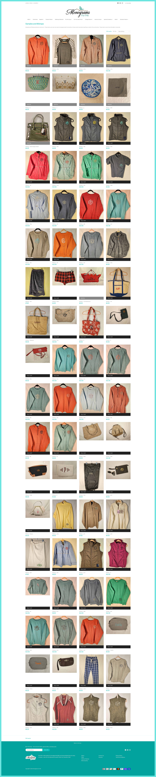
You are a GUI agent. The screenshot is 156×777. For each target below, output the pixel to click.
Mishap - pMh (28, 650)
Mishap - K (27, 107)
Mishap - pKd (109, 534)
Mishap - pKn (55, 572)
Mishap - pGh (28, 572)
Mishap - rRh (28, 417)
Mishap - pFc (55, 611)
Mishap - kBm (82, 727)
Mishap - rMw (109, 262)
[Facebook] (118, 3)
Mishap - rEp (55, 417)
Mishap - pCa (82, 572)
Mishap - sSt (55, 224)
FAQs (82, 757)
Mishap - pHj (82, 650)
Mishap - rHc (109, 301)
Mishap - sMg (109, 185)
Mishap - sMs (28, 262)
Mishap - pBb (82, 611)
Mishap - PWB (28, 495)
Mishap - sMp (28, 224)
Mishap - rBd (109, 417)
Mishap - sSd (109, 224)
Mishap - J (54, 107)
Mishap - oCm (82, 688)
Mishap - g (81, 107)
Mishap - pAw (55, 534)
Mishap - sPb (82, 185)
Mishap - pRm (82, 456)
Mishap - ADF (109, 107)
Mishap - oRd (55, 688)
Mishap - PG (28, 611)
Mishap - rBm (28, 379)
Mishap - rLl (55, 456)
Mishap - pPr (82, 534)
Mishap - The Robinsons (84, 301)
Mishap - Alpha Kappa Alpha (32, 146)
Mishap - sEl (55, 262)
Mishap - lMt (55, 727)
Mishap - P (54, 495)
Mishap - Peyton (29, 534)
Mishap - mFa (55, 69)
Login (27, 3)
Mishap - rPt (28, 69)
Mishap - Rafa (55, 301)
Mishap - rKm (82, 417)
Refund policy (84, 760)
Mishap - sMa (55, 146)
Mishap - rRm (55, 340)
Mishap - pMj (109, 495)
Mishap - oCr (109, 688)
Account (101, 757)
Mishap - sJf (28, 185)
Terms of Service (85, 759)
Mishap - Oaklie (109, 650)
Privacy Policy (119, 755)
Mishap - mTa (109, 69)
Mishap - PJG (82, 495)
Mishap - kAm (109, 727)
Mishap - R (81, 340)
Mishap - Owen (28, 688)
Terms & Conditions (120, 757)
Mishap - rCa (55, 379)
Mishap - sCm (55, 185)
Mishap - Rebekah (29, 340)
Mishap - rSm (28, 301)
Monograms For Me (37, 768)
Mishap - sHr (82, 262)
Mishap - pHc (55, 650)
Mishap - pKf (109, 611)
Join (30, 3)
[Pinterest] (120, 3)
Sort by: (114, 31)
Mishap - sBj (82, 224)
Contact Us (101, 755)
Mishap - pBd (109, 456)
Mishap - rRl (28, 456)
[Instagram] (122, 3)
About (82, 755)
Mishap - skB (82, 146)
